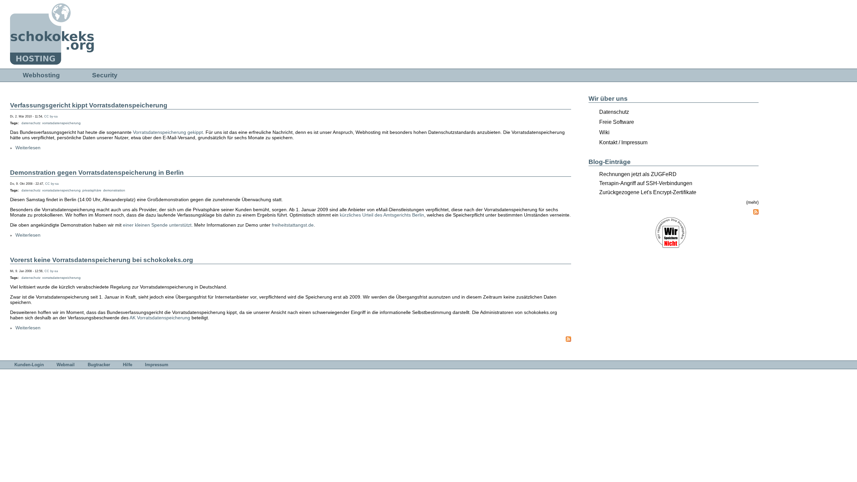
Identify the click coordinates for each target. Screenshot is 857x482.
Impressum (156, 364)
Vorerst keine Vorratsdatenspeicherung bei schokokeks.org (101, 259)
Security (105, 75)
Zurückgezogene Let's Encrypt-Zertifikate (647, 192)
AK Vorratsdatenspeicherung (160, 317)
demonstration (114, 190)
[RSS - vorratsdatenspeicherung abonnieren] (565, 342)
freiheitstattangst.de (293, 225)
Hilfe (127, 364)
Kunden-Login (29, 364)
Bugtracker (99, 364)
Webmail (66, 364)
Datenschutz (614, 112)
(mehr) (752, 202)
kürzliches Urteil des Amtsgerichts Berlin (382, 215)
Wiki (604, 132)
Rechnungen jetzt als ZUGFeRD (638, 174)
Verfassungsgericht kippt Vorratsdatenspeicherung (88, 105)
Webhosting (41, 75)
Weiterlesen (28, 147)
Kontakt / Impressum (623, 142)
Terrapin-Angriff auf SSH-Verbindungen (645, 183)
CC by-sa (51, 116)
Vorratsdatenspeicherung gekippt (168, 132)
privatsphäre (91, 190)
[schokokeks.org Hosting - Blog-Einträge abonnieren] (756, 212)
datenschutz (31, 123)
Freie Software (616, 122)
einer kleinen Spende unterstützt (157, 225)
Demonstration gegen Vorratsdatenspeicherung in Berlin (97, 172)
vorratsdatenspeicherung (61, 123)
